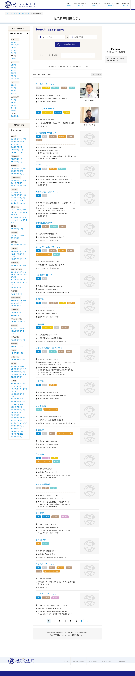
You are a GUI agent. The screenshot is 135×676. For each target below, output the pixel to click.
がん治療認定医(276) (18, 384)
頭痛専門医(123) (16, 303)
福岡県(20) (14, 100)
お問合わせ (49, 668)
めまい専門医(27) (17, 183)
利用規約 (64, 668)
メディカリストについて (32, 668)
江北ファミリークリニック (48, 108)
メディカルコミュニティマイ (49, 348)
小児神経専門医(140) (18, 198)
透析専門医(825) (16, 162)
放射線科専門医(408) (18, 401)
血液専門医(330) (16, 429)
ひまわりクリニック (45, 564)
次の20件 (96, 74)
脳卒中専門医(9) (16, 306)
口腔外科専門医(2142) (18, 374)
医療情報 (125, 4)
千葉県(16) (14, 48)
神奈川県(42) (15, 45)
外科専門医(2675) (17, 353)
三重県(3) (14, 90)
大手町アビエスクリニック (48, 191)
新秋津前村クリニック (46, 132)
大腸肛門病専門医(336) (18, 245)
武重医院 (40, 323)
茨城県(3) (14, 53)
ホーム (68, 4)
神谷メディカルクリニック (48, 247)
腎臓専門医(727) (16, 159)
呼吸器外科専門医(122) (18, 168)
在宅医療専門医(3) (17, 437)
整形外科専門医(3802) (18, 217)
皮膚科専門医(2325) (17, 235)
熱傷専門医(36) (16, 238)
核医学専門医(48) (17, 407)
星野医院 (40, 299)
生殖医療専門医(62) (17, 287)
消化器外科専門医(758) (18, 259)
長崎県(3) (14, 105)
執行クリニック (43, 165)
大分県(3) (14, 110)
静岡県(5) (14, 88)
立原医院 (40, 454)
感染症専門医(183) (17, 399)
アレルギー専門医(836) (18, 322)
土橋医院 (40, 430)
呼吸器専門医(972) (17, 171)
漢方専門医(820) (16, 144)
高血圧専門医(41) (17, 147)
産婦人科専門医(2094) (18, 272)
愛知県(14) (14, 85)
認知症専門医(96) (17, 315)
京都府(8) (14, 68)
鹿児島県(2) (15, 116)
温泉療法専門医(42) (17, 412)
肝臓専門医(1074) (17, 150)
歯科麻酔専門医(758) (18, 372)
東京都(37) (14, 42)
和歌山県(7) (15, 78)
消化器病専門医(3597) (18, 251)
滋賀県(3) (14, 65)
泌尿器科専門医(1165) (18, 265)
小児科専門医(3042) (17, 200)
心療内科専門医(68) (17, 312)
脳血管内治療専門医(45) (19, 423)
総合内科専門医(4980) (18, 139)
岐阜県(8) (14, 93)
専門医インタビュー (111, 4)
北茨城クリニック (44, 274)
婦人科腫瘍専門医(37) (18, 280)
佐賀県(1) (14, 102)
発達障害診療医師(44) (18, 203)
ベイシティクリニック (46, 594)
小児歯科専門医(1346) (18, 195)
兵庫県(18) (14, 73)
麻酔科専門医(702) (17, 434)
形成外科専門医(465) (18, 360)
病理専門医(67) (16, 415)
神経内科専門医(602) (18, 340)
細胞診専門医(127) (17, 420)
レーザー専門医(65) (17, 386)
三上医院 (40, 381)
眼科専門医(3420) (17, 229)
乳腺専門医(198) (16, 294)
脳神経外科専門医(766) (18, 300)
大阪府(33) (14, 70)
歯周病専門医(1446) (17, 366)
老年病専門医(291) (17, 152)
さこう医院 (41, 405)
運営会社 (15, 668)
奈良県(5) (14, 76)
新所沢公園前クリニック (47, 222)
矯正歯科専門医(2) (17, 377)
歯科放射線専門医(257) (18, 369)
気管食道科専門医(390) (18, 186)
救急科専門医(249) (17, 404)
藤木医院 (40, 513)
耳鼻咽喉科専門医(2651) (19, 180)
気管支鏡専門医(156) (18, 410)
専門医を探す (96, 4)
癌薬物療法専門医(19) (18, 418)
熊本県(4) (14, 108)
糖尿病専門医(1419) (17, 141)
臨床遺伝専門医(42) (17, 426)
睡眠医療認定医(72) (17, 174)
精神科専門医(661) (17, 346)
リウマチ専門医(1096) (18, 210)
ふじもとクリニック (45, 84)
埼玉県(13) (14, 50)
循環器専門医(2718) (17, 328)
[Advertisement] (116, 36)
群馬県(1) (14, 58)
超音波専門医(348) (17, 431)
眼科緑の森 (41, 539)
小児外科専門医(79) (17, 192)
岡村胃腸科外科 (43, 484)
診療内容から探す (81, 4)
